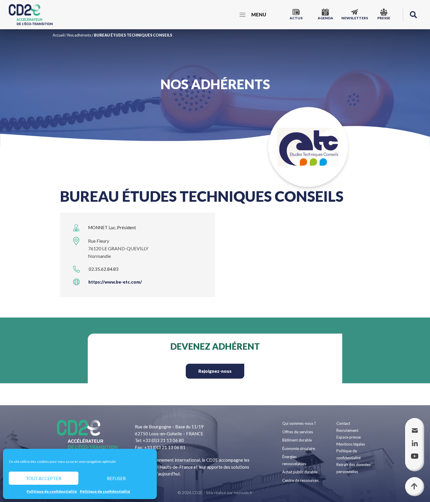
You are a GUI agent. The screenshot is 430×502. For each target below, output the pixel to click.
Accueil (59, 35)
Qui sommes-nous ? (299, 423)
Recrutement (347, 430)
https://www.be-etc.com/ (115, 281)
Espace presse (348, 437)
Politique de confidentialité (52, 491)
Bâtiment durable (297, 440)
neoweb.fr (243, 492)
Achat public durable (299, 472)
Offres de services (297, 431)
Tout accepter (43, 478)
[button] (413, 14)
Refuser (116, 478)
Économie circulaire (298, 448)
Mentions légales (350, 444)
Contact (343, 423)
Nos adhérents (79, 35)
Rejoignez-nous (215, 371)
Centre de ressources (300, 480)
